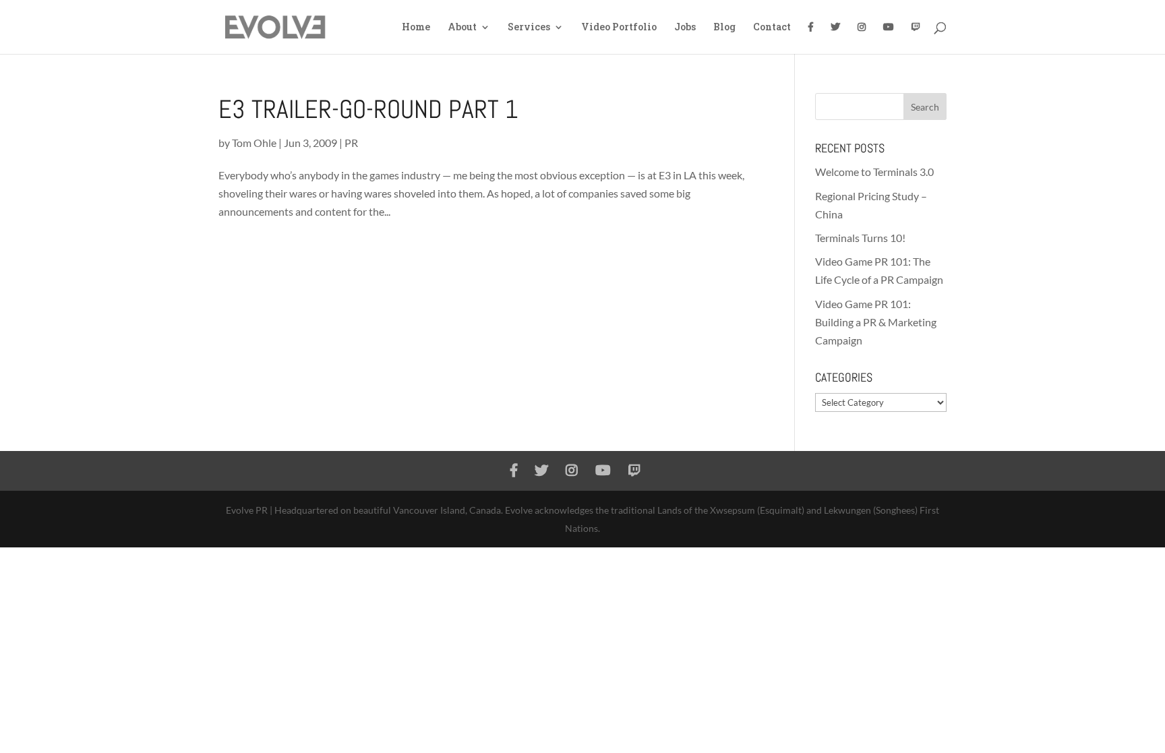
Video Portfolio (619, 27)
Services (529, 27)
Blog (724, 27)
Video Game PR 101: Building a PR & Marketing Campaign (875, 322)
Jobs (685, 27)
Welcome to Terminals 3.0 (874, 171)
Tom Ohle (254, 142)
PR (351, 142)
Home (416, 27)
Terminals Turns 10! (860, 237)
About (462, 27)
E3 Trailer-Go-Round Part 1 (368, 109)
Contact (772, 27)
